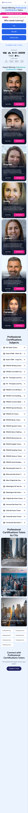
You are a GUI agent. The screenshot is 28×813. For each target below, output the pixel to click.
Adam (7, 127)
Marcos (7, 90)
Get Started (19, 104)
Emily (6, 201)
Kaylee (7, 164)
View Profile (8, 104)
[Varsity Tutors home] (7, 2)
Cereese (8, 312)
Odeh (6, 275)
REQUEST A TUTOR (14, 668)
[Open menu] (25, 2)
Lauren (7, 238)
